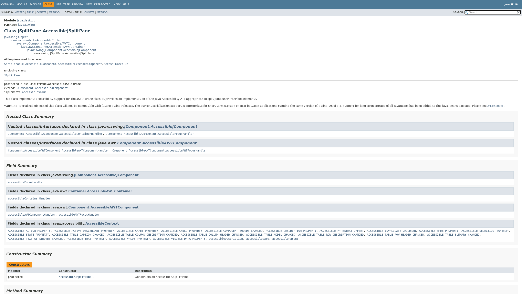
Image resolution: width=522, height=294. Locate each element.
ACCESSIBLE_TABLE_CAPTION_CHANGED (78, 234)
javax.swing (26, 24)
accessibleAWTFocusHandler (79, 214)
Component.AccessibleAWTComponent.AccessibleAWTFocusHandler (159, 150)
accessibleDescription (226, 238)
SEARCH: (458, 12)
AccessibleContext (102, 223)
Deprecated (102, 4)
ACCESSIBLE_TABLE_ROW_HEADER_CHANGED (395, 234)
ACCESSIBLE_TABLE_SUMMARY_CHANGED (453, 234)
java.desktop (26, 20)
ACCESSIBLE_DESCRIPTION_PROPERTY (291, 230)
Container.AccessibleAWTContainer (100, 191)
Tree (66, 4)
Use (58, 4)
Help (126, 4)
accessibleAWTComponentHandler (31, 214)
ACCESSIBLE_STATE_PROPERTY (28, 234)
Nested (19, 12)
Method (54, 12)
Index (117, 4)
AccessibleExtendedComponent (80, 64)
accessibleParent (285, 238)
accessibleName (257, 238)
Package (35, 4)
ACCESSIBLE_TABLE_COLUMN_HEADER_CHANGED (212, 234)
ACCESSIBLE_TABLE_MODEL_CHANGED (270, 234)
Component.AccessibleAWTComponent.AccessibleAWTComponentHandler (58, 150)
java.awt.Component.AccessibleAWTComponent (50, 43)
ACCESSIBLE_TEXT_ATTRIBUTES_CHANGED (35, 238)
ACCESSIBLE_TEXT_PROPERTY (86, 238)
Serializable (14, 64)
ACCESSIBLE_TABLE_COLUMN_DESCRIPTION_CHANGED (142, 234)
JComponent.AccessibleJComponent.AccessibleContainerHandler (55, 133)
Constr (41, 12)
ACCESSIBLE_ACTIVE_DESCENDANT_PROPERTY (84, 230)
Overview (7, 4)
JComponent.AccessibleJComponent (42, 88)
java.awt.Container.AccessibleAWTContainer (53, 46)
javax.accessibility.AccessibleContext (36, 40)
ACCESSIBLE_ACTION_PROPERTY (29, 230)
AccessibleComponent (40, 64)
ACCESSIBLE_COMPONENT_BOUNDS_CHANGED (233, 230)
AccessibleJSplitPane (75, 276)
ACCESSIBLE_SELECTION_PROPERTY (485, 230)
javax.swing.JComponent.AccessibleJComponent (61, 50)
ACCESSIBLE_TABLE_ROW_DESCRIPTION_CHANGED (331, 234)
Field (30, 12)
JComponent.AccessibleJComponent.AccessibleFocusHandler (150, 133)
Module (22, 4)
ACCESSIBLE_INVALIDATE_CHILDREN (391, 230)
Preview (77, 4)
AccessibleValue (116, 64)
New (89, 4)
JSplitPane (12, 75)
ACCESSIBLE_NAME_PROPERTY (438, 230)
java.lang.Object (16, 37)
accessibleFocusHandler (26, 182)
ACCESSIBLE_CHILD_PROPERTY (181, 230)
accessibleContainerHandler (29, 198)
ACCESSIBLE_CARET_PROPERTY (137, 230)
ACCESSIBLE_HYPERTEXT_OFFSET (342, 230)
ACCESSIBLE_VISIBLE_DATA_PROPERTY (179, 238)
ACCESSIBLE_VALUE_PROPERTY (129, 238)
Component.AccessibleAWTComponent (157, 143)
